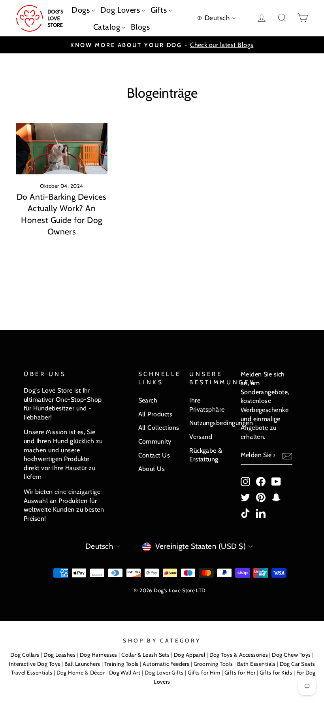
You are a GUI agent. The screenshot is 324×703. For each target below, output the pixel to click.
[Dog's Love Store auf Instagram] (245, 481)
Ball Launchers (82, 663)
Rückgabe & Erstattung (205, 454)
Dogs (82, 10)
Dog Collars (24, 654)
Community (154, 441)
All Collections (158, 427)
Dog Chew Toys (291, 654)
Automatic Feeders (166, 663)
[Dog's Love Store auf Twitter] (245, 497)
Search (148, 400)
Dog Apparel (189, 654)
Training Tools (121, 663)
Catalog (107, 27)
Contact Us (154, 455)
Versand (200, 436)
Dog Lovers (121, 10)
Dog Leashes (59, 654)
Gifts (160, 10)
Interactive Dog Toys (34, 663)
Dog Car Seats (297, 663)
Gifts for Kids (276, 672)
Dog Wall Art (125, 672)
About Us (151, 468)
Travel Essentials (31, 672)
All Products (155, 414)
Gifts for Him (204, 672)
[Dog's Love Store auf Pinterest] (261, 497)
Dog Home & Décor (81, 672)
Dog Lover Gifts (164, 672)
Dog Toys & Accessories (238, 654)
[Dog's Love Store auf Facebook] (261, 481)
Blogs (140, 27)
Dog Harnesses (98, 654)
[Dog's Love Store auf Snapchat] (276, 497)
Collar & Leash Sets (145, 654)
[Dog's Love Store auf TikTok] (245, 513)
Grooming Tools (213, 663)
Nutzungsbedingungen (221, 423)
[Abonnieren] (287, 455)
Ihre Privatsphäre (207, 404)
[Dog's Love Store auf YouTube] (276, 481)
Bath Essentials (256, 663)
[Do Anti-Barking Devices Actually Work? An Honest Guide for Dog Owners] (61, 148)
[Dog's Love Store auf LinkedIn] (261, 513)
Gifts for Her (239, 672)
